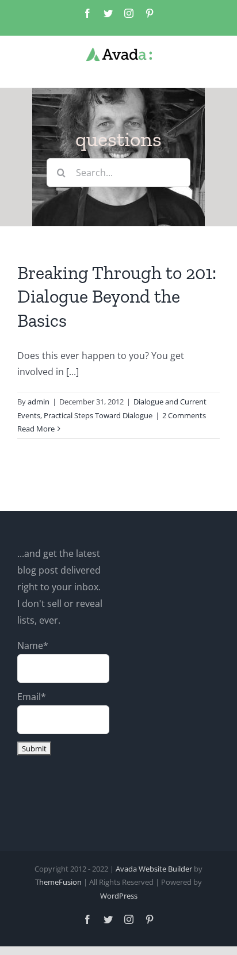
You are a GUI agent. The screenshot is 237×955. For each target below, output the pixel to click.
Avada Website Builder (154, 869)
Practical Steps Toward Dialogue (98, 415)
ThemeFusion (58, 882)
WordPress (118, 896)
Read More (36, 428)
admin (38, 401)
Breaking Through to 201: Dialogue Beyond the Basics (116, 296)
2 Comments (184, 415)
